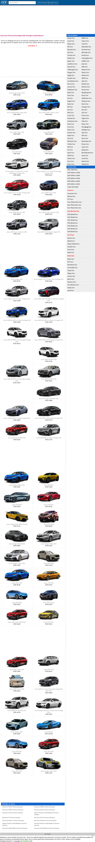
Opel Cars (84, 81)
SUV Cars (70, 262)
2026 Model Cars (72, 214)
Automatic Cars (72, 193)
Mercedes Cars (86, 52)
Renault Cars (71, 67)
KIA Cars (70, 47)
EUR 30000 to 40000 (73, 178)
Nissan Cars (70, 44)
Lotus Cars (70, 127)
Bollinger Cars (86, 130)
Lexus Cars (70, 41)
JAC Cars (70, 98)
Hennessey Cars (86, 141)
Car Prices (48, 834)
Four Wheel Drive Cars (74, 208)
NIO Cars (70, 147)
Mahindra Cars (72, 141)
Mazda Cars (85, 75)
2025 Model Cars (72, 217)
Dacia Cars (85, 155)
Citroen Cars (85, 90)
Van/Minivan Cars (73, 285)
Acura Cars (70, 115)
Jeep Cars (84, 64)
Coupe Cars (70, 270)
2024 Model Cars (72, 220)
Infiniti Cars (71, 58)
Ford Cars (70, 52)
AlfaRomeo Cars (86, 98)
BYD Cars (84, 135)
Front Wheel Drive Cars (74, 202)
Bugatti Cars (71, 101)
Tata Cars (70, 138)
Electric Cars (71, 238)
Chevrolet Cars (86, 49)
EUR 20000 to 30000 (73, 181)
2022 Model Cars (72, 226)
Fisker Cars (70, 135)
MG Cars (70, 107)
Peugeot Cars (71, 72)
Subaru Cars (85, 72)
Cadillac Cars (85, 61)
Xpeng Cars (85, 150)
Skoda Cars (70, 92)
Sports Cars (70, 279)
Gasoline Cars (71, 247)
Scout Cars (70, 161)
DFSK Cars (70, 155)
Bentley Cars (85, 84)
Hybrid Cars (71, 241)
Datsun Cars (71, 158)
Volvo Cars (70, 95)
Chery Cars (85, 95)
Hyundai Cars (71, 49)
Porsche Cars (71, 55)
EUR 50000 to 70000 (73, 172)
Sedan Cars (70, 259)
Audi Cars (84, 44)
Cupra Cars (85, 147)
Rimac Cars (85, 124)
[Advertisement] (47, 19)
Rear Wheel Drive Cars (74, 205)
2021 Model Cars (72, 229)
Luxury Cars (71, 276)
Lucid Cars (85, 158)
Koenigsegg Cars (86, 127)
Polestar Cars (71, 132)
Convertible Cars (72, 267)
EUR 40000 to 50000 (73, 175)
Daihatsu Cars (86, 101)
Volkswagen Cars (72, 69)
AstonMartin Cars (72, 81)
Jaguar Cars (70, 61)
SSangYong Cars (86, 92)
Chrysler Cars (71, 78)
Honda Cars (70, 38)
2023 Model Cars (72, 223)
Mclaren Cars (86, 87)
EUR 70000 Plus (72, 170)
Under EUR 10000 (72, 187)
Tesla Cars (85, 121)
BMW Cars (85, 38)
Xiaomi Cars (85, 161)
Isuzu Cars (85, 138)
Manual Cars (71, 196)
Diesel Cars (70, 252)
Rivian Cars (70, 130)
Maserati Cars (86, 69)
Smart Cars (70, 153)
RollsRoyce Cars (72, 90)
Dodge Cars (70, 75)
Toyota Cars (85, 41)
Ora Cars (70, 150)
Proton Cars (85, 115)
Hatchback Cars (72, 265)
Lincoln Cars (71, 87)
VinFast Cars (71, 144)
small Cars (70, 290)
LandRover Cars (72, 64)
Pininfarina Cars (72, 121)
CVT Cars (70, 199)
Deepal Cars (85, 164)
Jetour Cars (70, 164)
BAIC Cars (70, 112)
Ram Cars (84, 132)
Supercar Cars (71, 282)
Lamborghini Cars (87, 58)
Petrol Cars (70, 249)
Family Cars (70, 288)
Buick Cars (70, 124)
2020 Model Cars (72, 231)
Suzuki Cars (85, 55)
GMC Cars (84, 67)
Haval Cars (85, 104)
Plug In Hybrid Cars (73, 244)
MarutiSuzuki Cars (87, 153)
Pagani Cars (85, 118)
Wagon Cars (71, 273)
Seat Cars (84, 110)
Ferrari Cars (70, 84)
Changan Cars (86, 107)
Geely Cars (70, 104)
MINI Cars (85, 78)
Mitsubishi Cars (86, 47)
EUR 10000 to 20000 (73, 184)
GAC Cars (84, 112)
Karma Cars (85, 144)
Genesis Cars (71, 118)
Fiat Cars (70, 110)
